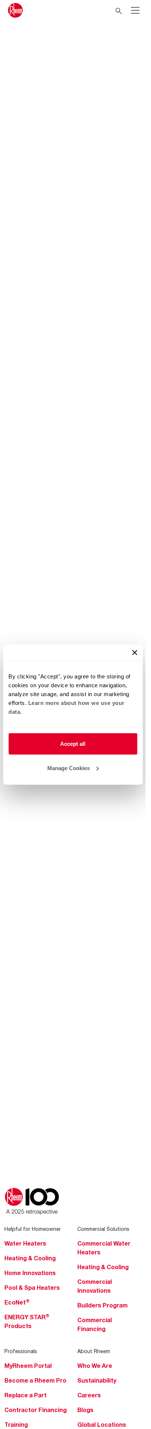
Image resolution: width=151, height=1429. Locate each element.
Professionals (20, 1351)
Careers (89, 1395)
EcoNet (17, 1302)
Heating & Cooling (30, 1258)
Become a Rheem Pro (35, 1380)
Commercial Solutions (103, 1229)
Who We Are (94, 1365)
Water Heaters (25, 1243)
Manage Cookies (68, 768)
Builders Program (102, 1305)
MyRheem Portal (28, 1365)
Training (16, 1424)
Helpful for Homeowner (32, 1229)
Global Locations (101, 1424)
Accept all (72, 744)
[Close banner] (134, 652)
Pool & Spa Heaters (32, 1287)
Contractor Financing (35, 1410)
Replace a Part (25, 1395)
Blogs (85, 1410)
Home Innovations (30, 1273)
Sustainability (96, 1380)
